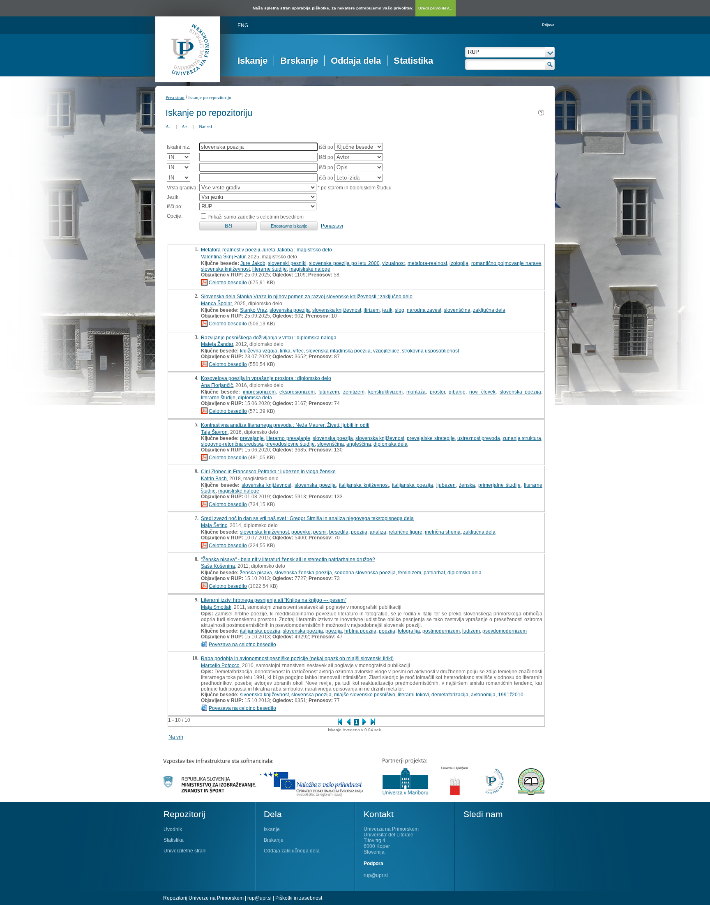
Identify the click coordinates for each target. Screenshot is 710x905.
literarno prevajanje (288, 438)
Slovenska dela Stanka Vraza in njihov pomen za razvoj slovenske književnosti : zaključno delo (307, 296)
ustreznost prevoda (478, 438)
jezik (387, 310)
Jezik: (173, 197)
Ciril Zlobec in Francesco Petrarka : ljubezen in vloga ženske (268, 471)
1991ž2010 (510, 695)
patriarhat (434, 573)
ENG (242, 25)
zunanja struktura (522, 438)
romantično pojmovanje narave (506, 263)
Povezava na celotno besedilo (242, 644)
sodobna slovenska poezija (365, 573)
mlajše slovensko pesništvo (364, 695)
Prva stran (175, 97)
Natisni (205, 126)
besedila (338, 532)
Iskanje (252, 60)
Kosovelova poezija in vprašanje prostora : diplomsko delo (266, 378)
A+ (184, 126)
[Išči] (550, 64)
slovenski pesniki (287, 263)
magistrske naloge (309, 269)
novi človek (482, 392)
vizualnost (393, 263)
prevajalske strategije (430, 438)
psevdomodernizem (504, 631)
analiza (378, 532)
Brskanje (299, 60)
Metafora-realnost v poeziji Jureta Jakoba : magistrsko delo (266, 250)
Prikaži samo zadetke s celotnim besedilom (255, 217)
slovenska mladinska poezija (338, 351)
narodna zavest (424, 310)
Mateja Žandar (217, 344)
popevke (301, 532)
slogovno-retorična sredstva (232, 444)
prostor (437, 392)
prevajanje (252, 438)
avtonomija (483, 695)
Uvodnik (173, 829)
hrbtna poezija (360, 631)
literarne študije (269, 269)
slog (399, 310)
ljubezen (446, 485)
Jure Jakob (252, 263)
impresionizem (259, 392)
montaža (416, 392)
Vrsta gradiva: (182, 188)
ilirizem (372, 310)
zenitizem (353, 392)
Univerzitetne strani (185, 851)
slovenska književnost (225, 269)
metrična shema (443, 532)
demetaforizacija (449, 695)
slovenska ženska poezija (303, 573)
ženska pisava (256, 573)
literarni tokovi (413, 695)
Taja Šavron (214, 432)
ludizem (471, 631)
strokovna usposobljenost (430, 351)
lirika (285, 351)
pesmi (320, 532)
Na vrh (175, 737)
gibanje (457, 392)
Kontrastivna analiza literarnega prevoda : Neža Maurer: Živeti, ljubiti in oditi (285, 425)
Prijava (548, 25)
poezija (359, 532)
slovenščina (457, 310)
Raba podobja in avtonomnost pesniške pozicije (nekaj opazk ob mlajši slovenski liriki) (297, 658)
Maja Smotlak (216, 607)
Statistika (413, 60)
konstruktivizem (385, 392)
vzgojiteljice (386, 351)
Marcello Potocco (220, 665)
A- (168, 126)
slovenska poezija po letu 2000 (344, 263)
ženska (467, 485)
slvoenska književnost (264, 695)
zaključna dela (489, 310)
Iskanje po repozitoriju (209, 97)
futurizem (328, 392)
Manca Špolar (216, 303)
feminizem (409, 573)
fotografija (409, 631)
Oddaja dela (356, 60)
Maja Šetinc (214, 525)
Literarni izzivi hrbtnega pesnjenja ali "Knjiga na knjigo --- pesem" (273, 600)
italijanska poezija (412, 485)
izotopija (459, 263)
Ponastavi (332, 226)
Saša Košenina (218, 566)
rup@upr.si (376, 875)
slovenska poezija (290, 310)
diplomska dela (255, 398)
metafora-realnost (427, 263)
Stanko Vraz (253, 310)
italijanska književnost (364, 485)
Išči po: (174, 207)
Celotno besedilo (228, 283)
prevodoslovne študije (290, 444)
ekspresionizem (297, 392)
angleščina (358, 444)
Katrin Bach (214, 478)
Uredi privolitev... (435, 8)
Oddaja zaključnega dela (292, 851)
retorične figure (405, 532)
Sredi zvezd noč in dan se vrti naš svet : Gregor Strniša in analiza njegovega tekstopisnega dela (307, 518)
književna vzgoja (258, 351)
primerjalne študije (499, 485)
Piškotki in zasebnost (298, 898)
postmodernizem (441, 631)
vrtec (298, 351)
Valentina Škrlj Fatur (223, 257)
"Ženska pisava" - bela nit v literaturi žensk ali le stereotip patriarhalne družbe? (288, 559)
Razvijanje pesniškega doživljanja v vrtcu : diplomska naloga (269, 338)
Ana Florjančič (217, 385)
